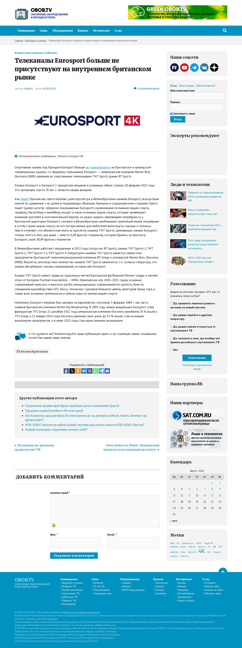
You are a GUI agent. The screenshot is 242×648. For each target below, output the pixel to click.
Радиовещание (101, 589)
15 (212, 495)
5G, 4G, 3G (98, 586)
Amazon (174, 556)
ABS (172, 543)
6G (178, 543)
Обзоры (126, 586)
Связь (43, 31)
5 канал (216, 552)
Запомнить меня (184, 113)
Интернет (98, 582)
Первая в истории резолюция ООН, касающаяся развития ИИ (205, 196)
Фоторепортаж (186, 593)
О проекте (210, 582)
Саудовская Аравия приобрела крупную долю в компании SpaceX (72, 405)
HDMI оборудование (133, 589)
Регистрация (186, 85)
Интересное (101, 31)
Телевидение (26, 31)
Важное (83, 31)
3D (209, 547)
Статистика (160, 593)
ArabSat (174, 547)
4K (201, 551)
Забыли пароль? (205, 85)
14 (204, 495)
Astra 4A (185, 556)
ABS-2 (199, 543)
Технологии (161, 582)
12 (189, 495)
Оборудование (62, 31)
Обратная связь (212, 593)
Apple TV (208, 543)
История (159, 589)
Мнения (182, 586)
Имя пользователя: (182, 90)
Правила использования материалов (81, 612)
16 (219, 495)
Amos (183, 547)
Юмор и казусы (186, 600)
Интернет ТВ (69, 586)
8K (214, 546)
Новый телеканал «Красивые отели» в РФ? (56, 429)
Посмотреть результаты (197, 365)
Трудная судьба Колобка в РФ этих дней (54, 410)
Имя (54, 534)
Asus (183, 552)
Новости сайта (212, 586)
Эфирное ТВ (69, 600)
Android (174, 552)
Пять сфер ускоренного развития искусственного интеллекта (203, 244)
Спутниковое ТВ (70, 593)
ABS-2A (191, 547)
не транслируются (98, 167)
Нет (175, 349)
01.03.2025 (49, 88)
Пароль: (175, 102)
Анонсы (182, 582)
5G (220, 546)
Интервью (183, 589)
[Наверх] (222, 572)
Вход (173, 85)
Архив (197, 369)
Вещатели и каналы (29, 52)
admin (28, 88)
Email (112, 534)
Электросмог (185, 597)
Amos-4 (201, 547)
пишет (25, 199)
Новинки (126, 582)
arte (209, 552)
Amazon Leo (188, 543)
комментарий (60, 492)
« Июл (174, 521)
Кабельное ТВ (69, 597)
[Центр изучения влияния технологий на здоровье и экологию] (177, 18)
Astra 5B (192, 552)
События (50, 52)
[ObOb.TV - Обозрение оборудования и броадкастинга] (41, 13)
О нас (118, 31)
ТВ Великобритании (32, 351)
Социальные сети (102, 593)
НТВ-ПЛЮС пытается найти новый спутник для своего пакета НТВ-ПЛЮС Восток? (84, 425)
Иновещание (69, 604)
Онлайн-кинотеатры (72, 589)
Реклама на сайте (213, 589)
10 (174, 495)
